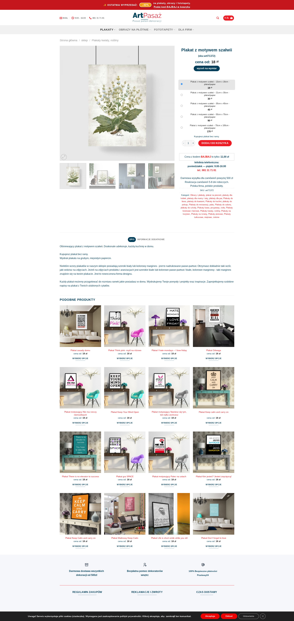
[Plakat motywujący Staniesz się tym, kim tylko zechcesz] (169, 387)
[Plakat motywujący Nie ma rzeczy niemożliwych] (80, 387)
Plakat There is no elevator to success (80, 476)
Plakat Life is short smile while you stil (169, 538)
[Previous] (66, 103)
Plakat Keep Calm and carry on (80, 538)
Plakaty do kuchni (213, 201)
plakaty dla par (215, 198)
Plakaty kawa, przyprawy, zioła (211, 208)
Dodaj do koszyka (215, 143)
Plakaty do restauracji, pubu (201, 204)
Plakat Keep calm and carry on (213, 412)
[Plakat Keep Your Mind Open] (124, 387)
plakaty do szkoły (188, 208)
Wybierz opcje (80, 358)
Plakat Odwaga (213, 350)
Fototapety (163, 29)
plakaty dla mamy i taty (197, 198)
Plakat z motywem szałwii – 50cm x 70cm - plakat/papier (209, 115)
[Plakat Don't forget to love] (213, 513)
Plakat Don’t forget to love (213, 538)
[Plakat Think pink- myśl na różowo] (124, 326)
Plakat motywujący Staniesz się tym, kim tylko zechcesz (169, 413)
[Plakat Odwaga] (213, 326)
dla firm (185, 29)
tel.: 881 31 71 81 (206, 170)
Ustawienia (248, 616)
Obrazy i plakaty (197, 195)
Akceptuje (210, 616)
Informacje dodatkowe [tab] (151, 239)
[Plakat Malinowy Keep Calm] (124, 513)
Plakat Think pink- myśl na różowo (124, 350)
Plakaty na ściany (199, 214)
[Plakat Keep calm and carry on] (213, 387)
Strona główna (68, 40)
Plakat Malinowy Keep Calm (124, 538)
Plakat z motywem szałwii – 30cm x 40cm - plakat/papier (209, 104)
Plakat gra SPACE (125, 476)
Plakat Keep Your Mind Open (125, 412)
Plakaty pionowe (215, 214)
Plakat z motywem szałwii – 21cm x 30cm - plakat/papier (209, 93)
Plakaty (106, 29)
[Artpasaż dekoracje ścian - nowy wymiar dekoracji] (147, 17)
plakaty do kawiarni (195, 201)
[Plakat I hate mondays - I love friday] (169, 326)
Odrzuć (229, 616)
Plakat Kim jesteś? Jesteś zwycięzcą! (214, 476)
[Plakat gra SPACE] (124, 452)
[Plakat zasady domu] (80, 326)
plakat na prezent (213, 195)
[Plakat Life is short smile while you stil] (169, 513)
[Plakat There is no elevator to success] (80, 452)
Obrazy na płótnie (134, 29)
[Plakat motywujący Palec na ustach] (169, 452)
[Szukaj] (218, 18)
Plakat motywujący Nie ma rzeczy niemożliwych (80, 413)
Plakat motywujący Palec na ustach (169, 476)
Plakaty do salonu (223, 204)
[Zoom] (64, 157)
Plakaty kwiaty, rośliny (105, 40)
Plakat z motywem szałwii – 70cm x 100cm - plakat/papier (210, 126)
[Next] (168, 103)
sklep (84, 40)
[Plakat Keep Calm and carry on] (80, 513)
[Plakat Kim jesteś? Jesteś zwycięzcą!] (213, 452)
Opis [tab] (131, 239)
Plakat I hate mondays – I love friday (169, 350)
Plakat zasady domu (80, 350)
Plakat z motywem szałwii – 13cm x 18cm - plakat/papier (209, 83)
